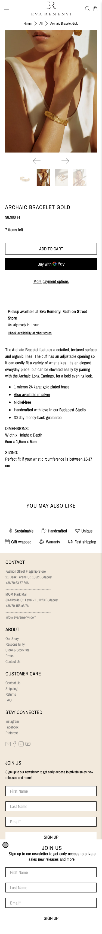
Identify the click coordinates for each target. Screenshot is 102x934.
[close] (5, 845)
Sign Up (51, 918)
